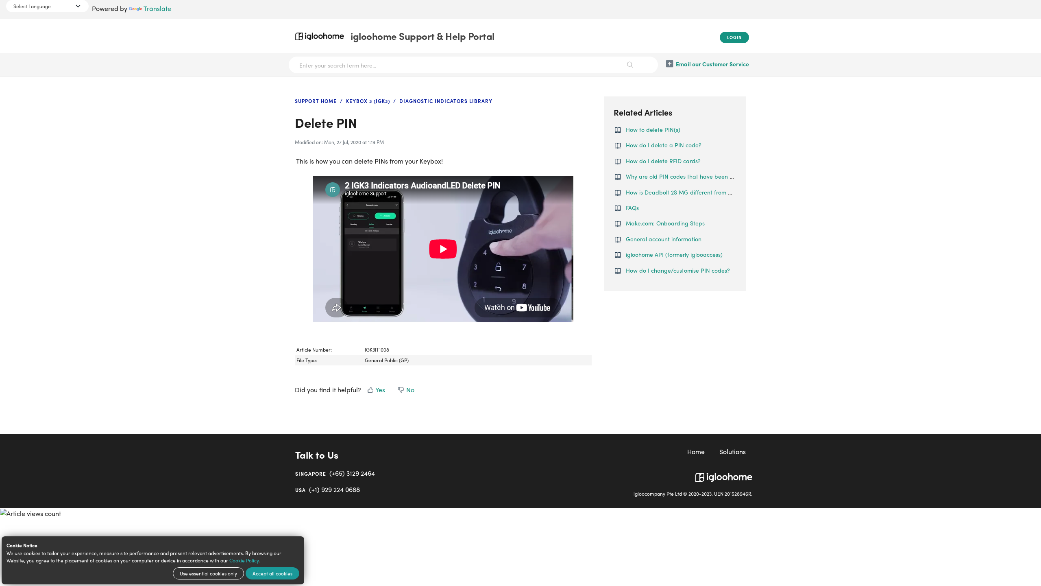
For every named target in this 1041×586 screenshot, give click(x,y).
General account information (663, 239)
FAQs (632, 207)
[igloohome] (723, 474)
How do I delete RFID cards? (663, 161)
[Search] (630, 65)
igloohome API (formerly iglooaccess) (674, 254)
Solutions (732, 451)
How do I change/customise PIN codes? (678, 270)
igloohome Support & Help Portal (422, 36)
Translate (157, 8)
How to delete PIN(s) (653, 129)
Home (696, 451)
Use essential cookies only (208, 573)
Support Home (316, 101)
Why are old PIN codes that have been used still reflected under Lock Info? (724, 176)
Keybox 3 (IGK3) (368, 101)
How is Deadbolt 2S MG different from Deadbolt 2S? (694, 192)
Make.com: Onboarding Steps (665, 223)
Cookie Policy (244, 560)
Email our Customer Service (712, 64)
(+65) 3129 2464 (335, 473)
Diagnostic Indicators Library (445, 101)
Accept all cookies (272, 573)
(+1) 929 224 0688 (327, 489)
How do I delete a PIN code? (663, 145)
